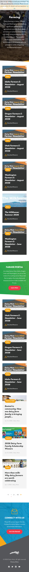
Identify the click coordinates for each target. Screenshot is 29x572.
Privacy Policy (14, 562)
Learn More (14, 288)
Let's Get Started (14, 531)
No (14, 8)
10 (18, 495)
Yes (27, 6)
